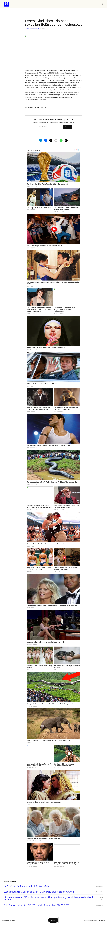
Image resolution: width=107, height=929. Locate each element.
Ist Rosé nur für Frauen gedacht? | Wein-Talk (26, 886)
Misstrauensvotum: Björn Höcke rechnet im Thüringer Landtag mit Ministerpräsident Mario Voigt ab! (49, 898)
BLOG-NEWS (36, 28)
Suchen (53, 920)
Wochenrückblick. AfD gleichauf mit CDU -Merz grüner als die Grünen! (39, 892)
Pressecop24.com (8, 920)
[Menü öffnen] (102, 4)
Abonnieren (67, 127)
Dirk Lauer (29, 28)
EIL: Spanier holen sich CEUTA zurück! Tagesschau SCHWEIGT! (36, 905)
